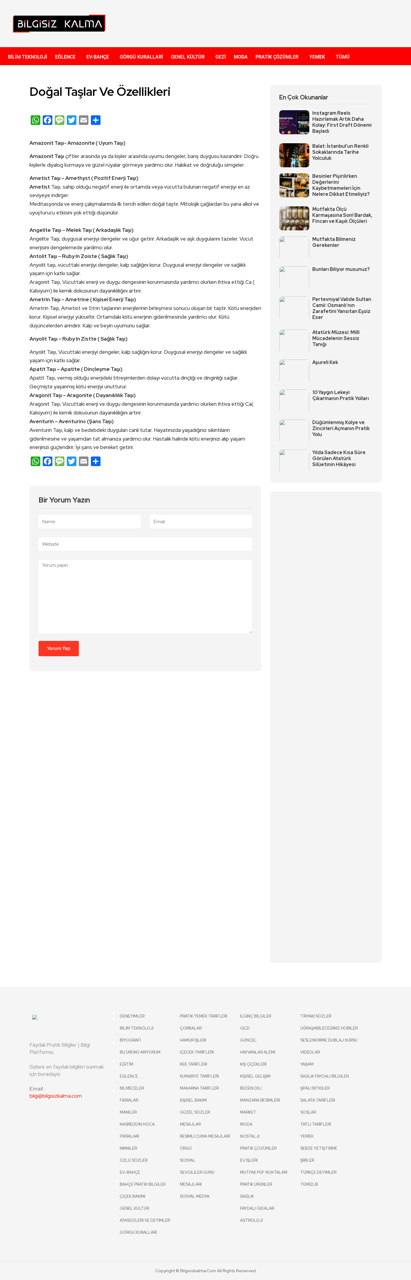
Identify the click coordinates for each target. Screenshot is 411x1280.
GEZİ (220, 57)
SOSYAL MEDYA (194, 1196)
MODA (241, 57)
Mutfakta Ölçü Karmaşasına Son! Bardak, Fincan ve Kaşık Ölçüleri (342, 215)
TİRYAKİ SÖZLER (315, 1016)
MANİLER (128, 1112)
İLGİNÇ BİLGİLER (255, 1016)
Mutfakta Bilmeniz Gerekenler (334, 242)
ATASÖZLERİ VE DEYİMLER (145, 1220)
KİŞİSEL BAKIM (193, 1100)
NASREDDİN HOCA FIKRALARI (137, 1130)
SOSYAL (187, 1160)
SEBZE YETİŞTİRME (318, 1148)
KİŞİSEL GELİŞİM (255, 1076)
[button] (66, 57)
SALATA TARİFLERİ (317, 1100)
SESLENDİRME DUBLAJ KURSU (328, 1040)
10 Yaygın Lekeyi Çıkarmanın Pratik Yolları (340, 396)
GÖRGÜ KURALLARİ (141, 57)
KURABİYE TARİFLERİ (199, 1076)
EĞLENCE (65, 57)
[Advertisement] (264, 22)
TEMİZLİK (309, 1184)
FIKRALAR (129, 1100)
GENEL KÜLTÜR (188, 57)
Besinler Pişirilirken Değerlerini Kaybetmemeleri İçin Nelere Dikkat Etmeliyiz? (341, 185)
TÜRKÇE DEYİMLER (318, 1172)
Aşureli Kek (325, 362)
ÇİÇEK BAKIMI (132, 1196)
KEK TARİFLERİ (193, 1064)
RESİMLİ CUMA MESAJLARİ (205, 1136)
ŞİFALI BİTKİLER (314, 1088)
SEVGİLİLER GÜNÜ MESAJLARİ (197, 1178)
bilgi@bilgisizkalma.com (55, 1096)
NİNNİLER (128, 1148)
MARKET (248, 1112)
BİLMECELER (132, 1088)
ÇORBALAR (191, 1028)
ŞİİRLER (307, 1160)
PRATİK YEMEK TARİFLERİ (203, 1016)
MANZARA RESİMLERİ (260, 1100)
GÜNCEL (248, 1040)
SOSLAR (308, 1112)
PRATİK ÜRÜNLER (256, 1184)
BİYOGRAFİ (130, 1040)
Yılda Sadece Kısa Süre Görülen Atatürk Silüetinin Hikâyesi (339, 459)
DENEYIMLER (132, 1016)
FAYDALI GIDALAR (257, 1208)
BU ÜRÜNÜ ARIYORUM (140, 1052)
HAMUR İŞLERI (193, 1040)
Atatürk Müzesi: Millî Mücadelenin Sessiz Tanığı (336, 338)
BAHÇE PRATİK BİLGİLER (142, 1184)
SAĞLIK (247, 1196)
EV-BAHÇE (97, 57)
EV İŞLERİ (249, 1160)
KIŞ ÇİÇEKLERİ (253, 1064)
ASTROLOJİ (251, 1220)
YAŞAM (307, 1064)
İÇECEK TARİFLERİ (197, 1052)
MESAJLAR (190, 1124)
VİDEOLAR (310, 1052)
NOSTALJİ (249, 1136)
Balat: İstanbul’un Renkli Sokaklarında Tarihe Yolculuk (340, 152)
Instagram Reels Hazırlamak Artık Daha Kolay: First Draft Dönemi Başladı (342, 122)
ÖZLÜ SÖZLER (133, 1160)
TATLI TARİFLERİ (315, 1124)
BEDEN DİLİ (250, 1088)
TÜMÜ (343, 57)
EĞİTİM (126, 1064)
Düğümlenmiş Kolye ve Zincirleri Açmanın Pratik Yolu (341, 429)
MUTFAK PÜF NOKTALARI (263, 1172)
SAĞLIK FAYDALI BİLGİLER (324, 1076)
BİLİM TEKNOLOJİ (27, 57)
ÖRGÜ (186, 1148)
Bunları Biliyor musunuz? (341, 269)
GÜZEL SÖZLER (195, 1112)
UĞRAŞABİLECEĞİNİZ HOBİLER (329, 1028)
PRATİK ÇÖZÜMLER (276, 57)
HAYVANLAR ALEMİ (257, 1052)
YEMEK (317, 57)
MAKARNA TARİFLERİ (199, 1088)
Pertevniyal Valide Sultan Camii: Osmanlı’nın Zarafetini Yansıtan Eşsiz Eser (341, 308)
